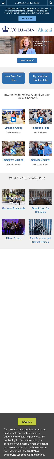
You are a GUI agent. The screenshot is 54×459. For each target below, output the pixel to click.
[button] (3, 3)
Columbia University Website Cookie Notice (24, 452)
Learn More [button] (25, 60)
